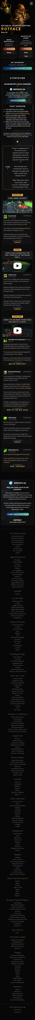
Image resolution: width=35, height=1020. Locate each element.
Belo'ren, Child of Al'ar (17, 615)
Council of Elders (17, 629)
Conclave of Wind (17, 801)
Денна (17, 893)
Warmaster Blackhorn (17, 749)
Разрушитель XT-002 (17, 961)
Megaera (17, 633)
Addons (17, 989)
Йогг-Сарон (17, 980)
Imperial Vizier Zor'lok (17, 691)
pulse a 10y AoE (26, 388)
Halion (17, 933)
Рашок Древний (17, 865)
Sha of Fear (17, 710)
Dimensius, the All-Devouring (17, 671)
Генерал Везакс (17, 978)
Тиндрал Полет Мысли (17, 848)
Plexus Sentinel (17, 657)
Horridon (17, 627)
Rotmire (17, 594)
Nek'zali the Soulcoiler (17, 538)
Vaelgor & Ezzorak (17, 605)
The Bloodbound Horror (17, 762)
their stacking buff (10, 460)
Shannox (17, 782)
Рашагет (17, 895)
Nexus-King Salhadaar (17, 669)
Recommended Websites (17, 1000)
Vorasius (17, 603)
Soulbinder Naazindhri (17, 661)
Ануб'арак (17, 948)
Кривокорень (17, 833)
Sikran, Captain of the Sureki (17, 764)
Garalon (17, 695)
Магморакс (17, 870)
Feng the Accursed (17, 681)
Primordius (17, 639)
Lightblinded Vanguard (17, 609)
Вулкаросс (17, 838)
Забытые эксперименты (17, 861)
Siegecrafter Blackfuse (17, 583)
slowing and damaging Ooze (19, 113)
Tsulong (17, 705)
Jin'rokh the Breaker (17, 625)
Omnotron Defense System (17, 805)
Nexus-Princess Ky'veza (17, 770)
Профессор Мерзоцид (17, 915)
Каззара (17, 857)
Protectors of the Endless (17, 703)
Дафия (17, 889)
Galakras (17, 568)
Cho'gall (17, 824)
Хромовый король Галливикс (17, 731)
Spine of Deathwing (17, 751)
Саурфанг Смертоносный (18, 909)
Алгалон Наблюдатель (17, 982)
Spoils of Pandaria (17, 578)
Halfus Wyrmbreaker (17, 818)
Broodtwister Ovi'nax (17, 768)
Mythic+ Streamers (17, 995)
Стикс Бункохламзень (17, 723)
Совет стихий (17, 887)
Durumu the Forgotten (17, 637)
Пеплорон (17, 846)
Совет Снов (17, 840)
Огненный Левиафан (17, 955)
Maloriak (17, 814)
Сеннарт (17, 885)
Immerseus (17, 560)
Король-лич (17, 925)
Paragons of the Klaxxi (17, 585)
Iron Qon (17, 643)
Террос (17, 883)
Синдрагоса (17, 923)
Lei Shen (17, 648)
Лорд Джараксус (17, 942)
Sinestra (17, 826)
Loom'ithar (17, 659)
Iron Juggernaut (17, 570)
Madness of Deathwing (17, 753)
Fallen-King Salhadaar (17, 607)
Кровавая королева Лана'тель (17, 919)
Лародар (17, 842)
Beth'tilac (17, 786)
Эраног (17, 881)
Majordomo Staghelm (17, 792)
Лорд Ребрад (17, 903)
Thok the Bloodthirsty (17, 581)
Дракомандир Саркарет (17, 874)
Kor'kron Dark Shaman (17, 572)
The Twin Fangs (17, 548)
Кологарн (17, 965)
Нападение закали (17, 863)
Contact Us (17, 1012)
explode (15, 185)
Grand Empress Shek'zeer (17, 701)
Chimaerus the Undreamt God (17, 613)
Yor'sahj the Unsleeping (17, 743)
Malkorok (17, 576)
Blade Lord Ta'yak (17, 693)
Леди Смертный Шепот (17, 905)
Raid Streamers (17, 998)
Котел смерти (17, 719)
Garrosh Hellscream (17, 587)
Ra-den (17, 650)
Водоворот (26, 135)
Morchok (17, 738)
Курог (17, 891)
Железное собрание (17, 963)
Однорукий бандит (17, 727)
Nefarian (17, 816)
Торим (17, 974)
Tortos (17, 631)
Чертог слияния (17, 859)
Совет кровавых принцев (17, 917)
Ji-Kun (17, 635)
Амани (18, 133)
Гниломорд (17, 913)
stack (21, 344)
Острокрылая (17, 959)
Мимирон (17, 970)
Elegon (17, 687)
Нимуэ (17, 844)
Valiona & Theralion (17, 820)
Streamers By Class (17, 993)
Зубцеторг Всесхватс (17, 725)
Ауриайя (17, 968)
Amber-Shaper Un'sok (17, 699)
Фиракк (17, 850)
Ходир (17, 976)
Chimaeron (17, 812)
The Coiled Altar (17, 550)
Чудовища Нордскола (17, 940)
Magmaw (17, 808)
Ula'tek (18, 553)
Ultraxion (17, 747)
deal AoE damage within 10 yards (19, 454)
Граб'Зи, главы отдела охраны (17, 729)
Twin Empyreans (17, 645)
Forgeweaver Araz (17, 663)
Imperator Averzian (17, 601)
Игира (17, 836)
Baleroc (17, 790)
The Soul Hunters (17, 665)
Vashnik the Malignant (17, 542)
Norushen (17, 564)
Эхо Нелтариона (17, 872)
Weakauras (17, 991)
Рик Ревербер (17, 721)
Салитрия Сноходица (17, 921)
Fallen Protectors (17, 562)
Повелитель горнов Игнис (17, 957)
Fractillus (17, 667)
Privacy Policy (17, 1009)
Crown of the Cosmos (17, 611)
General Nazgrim (17, 574)
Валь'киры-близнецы (17, 946)
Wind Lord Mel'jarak (17, 697)
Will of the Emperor (17, 689)
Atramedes (17, 810)
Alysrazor (17, 788)
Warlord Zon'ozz (17, 740)
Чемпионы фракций (17, 944)
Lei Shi (17, 708)
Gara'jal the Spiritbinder (17, 683)
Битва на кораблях (17, 907)
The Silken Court (17, 773)
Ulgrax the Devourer (17, 760)
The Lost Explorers (17, 544)
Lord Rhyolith (17, 784)
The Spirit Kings (17, 685)
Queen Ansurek (17, 775)
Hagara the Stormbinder (17, 745)
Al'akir (17, 803)
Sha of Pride (17, 566)
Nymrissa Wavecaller (17, 536)
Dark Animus (17, 641)
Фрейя (17, 972)
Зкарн (17, 868)
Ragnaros (17, 794)
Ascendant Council (17, 822)
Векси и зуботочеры (17, 717)
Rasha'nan (17, 766)
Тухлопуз (17, 911)
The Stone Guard (17, 678)
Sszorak (17, 546)
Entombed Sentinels (17, 540)
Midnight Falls (17, 618)
